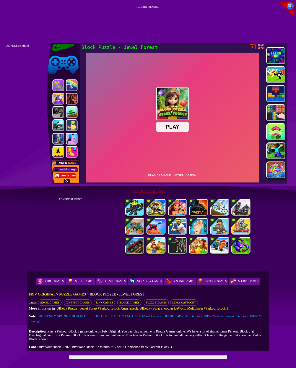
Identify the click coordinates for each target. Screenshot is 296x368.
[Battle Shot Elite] (198, 213)
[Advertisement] (148, 19)
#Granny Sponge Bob (59, 316)
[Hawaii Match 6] (177, 213)
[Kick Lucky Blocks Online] (276, 81)
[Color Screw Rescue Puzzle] (241, 232)
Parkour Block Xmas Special (119, 308)
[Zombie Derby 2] (58, 125)
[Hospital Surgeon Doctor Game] (198, 232)
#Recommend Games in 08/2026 (239, 316)
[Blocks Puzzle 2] (276, 119)
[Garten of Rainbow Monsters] (58, 99)
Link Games (104, 302)
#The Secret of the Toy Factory (110, 316)
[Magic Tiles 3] (72, 139)
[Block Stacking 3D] (276, 138)
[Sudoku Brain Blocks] (276, 176)
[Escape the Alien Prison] (219, 251)
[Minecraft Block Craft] (276, 157)
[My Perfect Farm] (156, 251)
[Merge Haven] (58, 139)
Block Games (129, 302)
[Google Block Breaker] (72, 85)
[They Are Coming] (177, 251)
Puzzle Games (115, 281)
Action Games (216, 281)
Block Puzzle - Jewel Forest (78, 308)
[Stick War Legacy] (134, 213)
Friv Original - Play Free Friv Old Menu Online (61, 48)
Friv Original (55, 54)
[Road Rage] (241, 213)
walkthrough (68, 169)
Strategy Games (149, 281)
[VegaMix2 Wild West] (198, 251)
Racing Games (183, 281)
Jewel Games (49, 302)
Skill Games (84, 281)
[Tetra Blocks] (276, 62)
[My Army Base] (219, 232)
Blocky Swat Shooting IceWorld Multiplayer (172, 308)
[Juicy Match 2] (72, 152)
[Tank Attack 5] (72, 112)
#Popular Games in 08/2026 (196, 316)
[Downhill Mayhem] (219, 213)
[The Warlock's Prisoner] (72, 99)
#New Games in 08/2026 (159, 316)
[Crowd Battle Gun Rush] (58, 85)
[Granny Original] (58, 112)
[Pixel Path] (58, 152)
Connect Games (77, 302)
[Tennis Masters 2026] (177, 232)
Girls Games (54, 281)
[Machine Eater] (156, 232)
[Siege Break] (156, 213)
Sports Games (248, 281)
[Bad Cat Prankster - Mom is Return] (134, 232)
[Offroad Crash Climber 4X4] (134, 251)
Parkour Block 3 (217, 308)
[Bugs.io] (241, 251)
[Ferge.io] (72, 125)
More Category (184, 302)
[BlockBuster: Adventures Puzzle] (276, 100)
